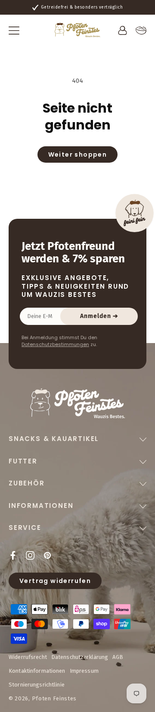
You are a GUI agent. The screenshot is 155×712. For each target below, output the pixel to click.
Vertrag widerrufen (55, 581)
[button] (14, 30)
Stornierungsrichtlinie (37, 684)
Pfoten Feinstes (54, 698)
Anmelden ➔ (99, 316)
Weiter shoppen (77, 154)
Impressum (84, 671)
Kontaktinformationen (37, 671)
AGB (117, 657)
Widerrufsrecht (28, 657)
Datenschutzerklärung (79, 657)
